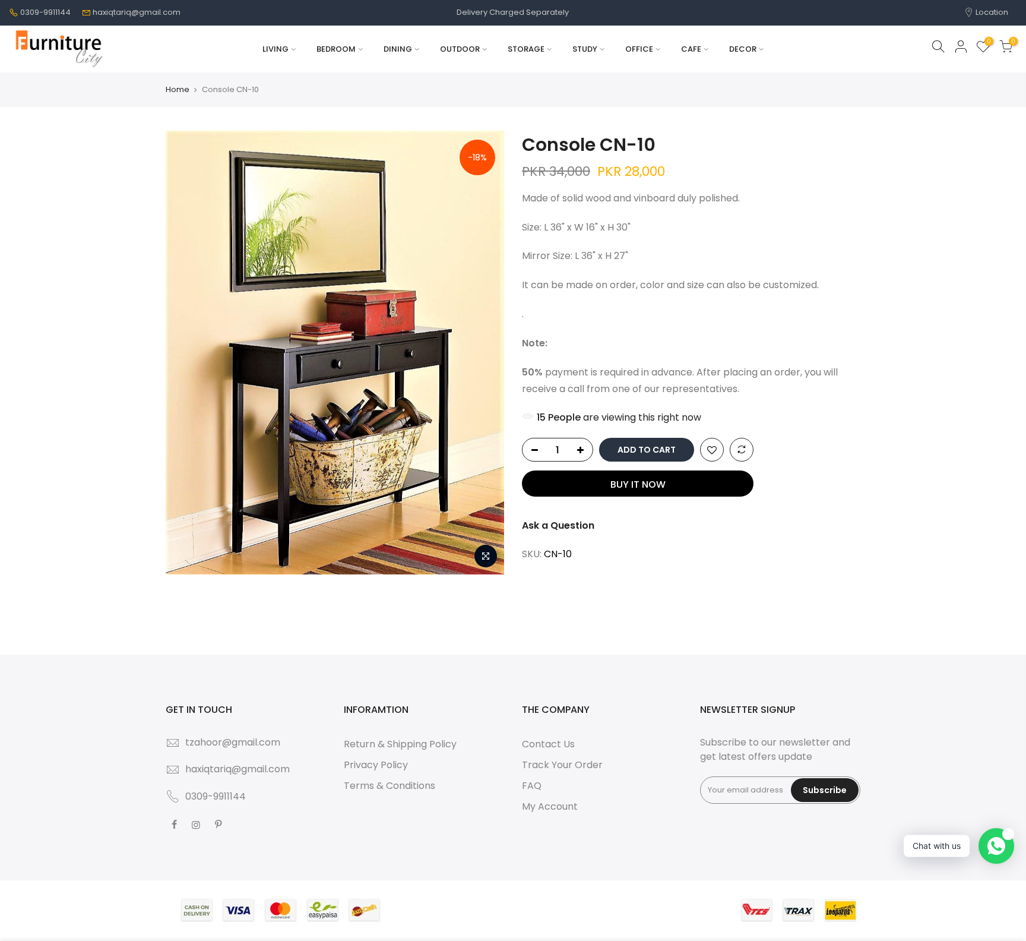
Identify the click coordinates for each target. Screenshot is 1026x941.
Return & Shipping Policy (400, 744)
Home (177, 89)
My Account (550, 806)
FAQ (532, 785)
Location (991, 12)
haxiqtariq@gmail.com (136, 12)
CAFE (691, 49)
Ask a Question (558, 525)
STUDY (584, 49)
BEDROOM (336, 49)
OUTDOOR (460, 49)
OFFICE (639, 49)
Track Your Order (562, 765)
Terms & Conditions (389, 785)
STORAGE (526, 49)
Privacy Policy (376, 765)
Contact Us (548, 744)
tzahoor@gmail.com (232, 742)
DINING (398, 49)
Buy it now (638, 484)
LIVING (275, 49)
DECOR (742, 49)
